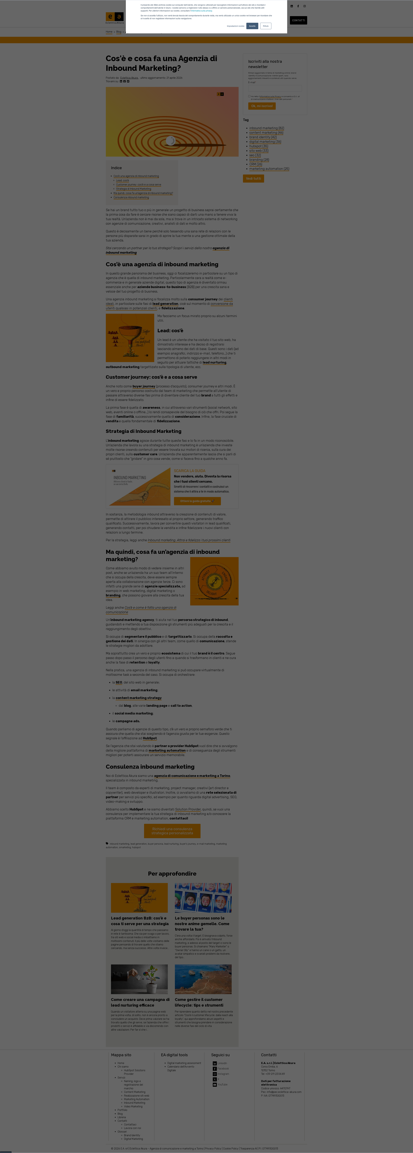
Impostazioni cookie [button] (235, 26)
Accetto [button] (252, 26)
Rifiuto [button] (266, 26)
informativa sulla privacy (201, 10)
